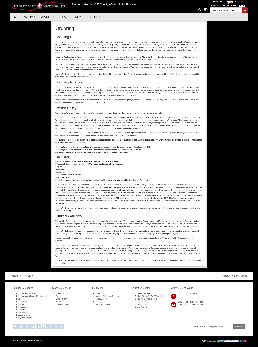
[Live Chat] (229, 1)
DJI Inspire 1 (21, 310)
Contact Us (60, 294)
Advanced (33, 296)
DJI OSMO (20, 312)
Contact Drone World (182, 288)
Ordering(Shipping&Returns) (107, 296)
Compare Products (63, 304)
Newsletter (199, 326)
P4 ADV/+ (146, 296)
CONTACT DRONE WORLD (227, 5)
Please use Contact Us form (191, 305)
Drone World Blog (142, 307)
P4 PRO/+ (155, 296)
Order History (61, 299)
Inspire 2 (150, 299)
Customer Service (239, 276)
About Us (226, 276)
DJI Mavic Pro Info (142, 294)
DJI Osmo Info (140, 304)
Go (245, 10)
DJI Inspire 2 (21, 307)
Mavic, (113, 4)
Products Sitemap (23, 315)
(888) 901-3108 (217, 1)
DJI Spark (100, 4)
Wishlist (23, 276)
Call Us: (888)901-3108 (187, 294)
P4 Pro (126, 4)
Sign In (59, 296)
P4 (139, 296)
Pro (30, 294)
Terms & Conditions (103, 304)
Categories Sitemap (24, 318)
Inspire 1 (141, 299)
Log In (30, 276)
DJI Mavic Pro (21, 302)
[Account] (199, 10)
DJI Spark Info (140, 302)
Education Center (140, 288)
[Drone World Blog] (61, 327)
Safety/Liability (101, 299)
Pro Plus (37, 294)
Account (14, 276)
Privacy (98, 302)
